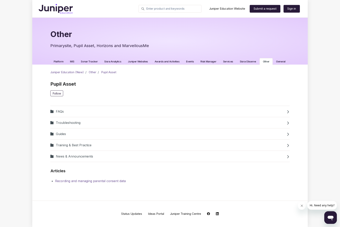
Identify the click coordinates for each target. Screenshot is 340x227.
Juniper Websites (138, 61)
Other (266, 61)
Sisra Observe (248, 61)
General (280, 61)
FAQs (60, 111)
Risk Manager (208, 61)
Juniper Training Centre (185, 214)
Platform (58, 61)
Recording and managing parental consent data (90, 181)
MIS (72, 61)
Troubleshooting (68, 123)
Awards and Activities (167, 61)
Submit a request (265, 8)
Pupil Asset (108, 72)
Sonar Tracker (89, 61)
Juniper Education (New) (67, 72)
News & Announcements (74, 156)
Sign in (291, 8)
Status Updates (131, 214)
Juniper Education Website (227, 8)
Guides (61, 134)
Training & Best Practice (73, 145)
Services (228, 61)
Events (190, 61)
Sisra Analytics (112, 61)
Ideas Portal (156, 214)
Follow (57, 93)
